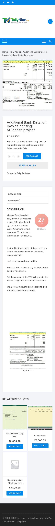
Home (5, 52)
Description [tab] (15, 194)
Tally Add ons (16, 52)
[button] (47, 65)
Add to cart (32, 156)
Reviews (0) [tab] (14, 200)
